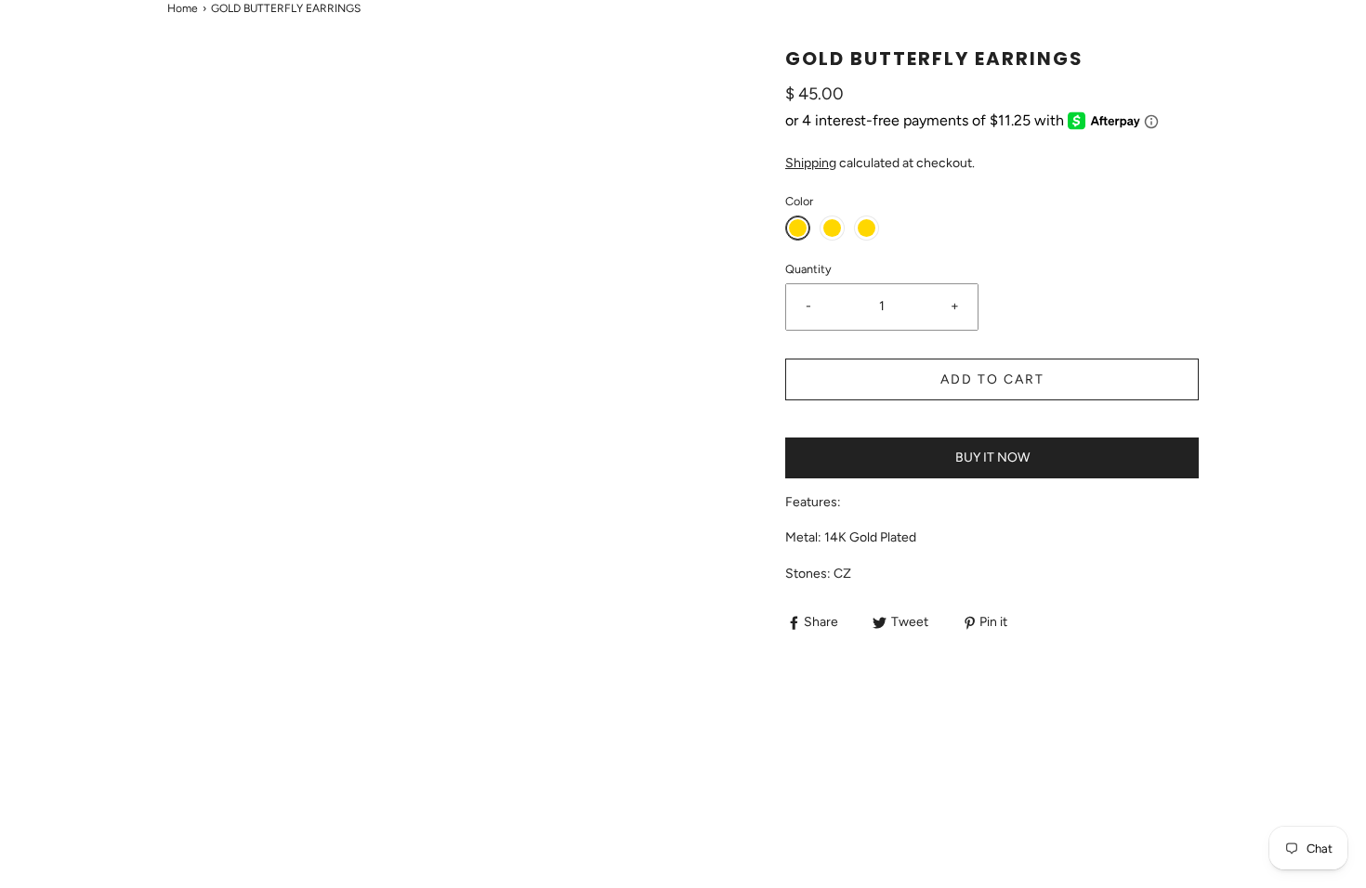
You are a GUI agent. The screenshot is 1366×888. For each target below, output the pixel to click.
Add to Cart (992, 379)
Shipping (810, 163)
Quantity (808, 269)
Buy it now (992, 457)
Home (182, 8)
